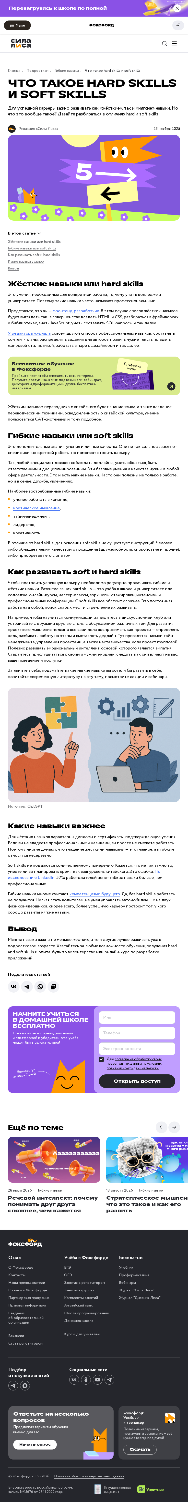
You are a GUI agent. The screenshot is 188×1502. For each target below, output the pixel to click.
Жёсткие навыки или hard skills (34, 242)
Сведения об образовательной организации (26, 1317)
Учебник (126, 1267)
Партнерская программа (28, 1298)
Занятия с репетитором (84, 1283)
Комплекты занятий (81, 1298)
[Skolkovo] (150, 1489)
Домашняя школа (78, 1321)
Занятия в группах (79, 1290)
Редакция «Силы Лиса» (38, 128)
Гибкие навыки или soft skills (32, 248)
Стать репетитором (25, 1343)
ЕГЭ (67, 1267)
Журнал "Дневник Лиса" (140, 1298)
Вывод (13, 268)
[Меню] (174, 43)
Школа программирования (86, 1313)
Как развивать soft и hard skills (34, 255)
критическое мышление (36, 508)
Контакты (16, 1275)
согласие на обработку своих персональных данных (134, 1061)
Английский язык (78, 1305)
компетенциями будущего (95, 894)
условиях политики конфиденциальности (134, 1065)
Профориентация (134, 1275)
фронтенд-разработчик (76, 311)
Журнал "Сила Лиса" (136, 1290)
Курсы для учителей (82, 1334)
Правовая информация (27, 1305)
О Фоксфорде (20, 1267)
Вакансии (16, 1336)
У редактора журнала (29, 333)
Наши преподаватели (26, 1283)
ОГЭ (68, 1275)
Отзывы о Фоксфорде (27, 1290)
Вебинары (127, 1283)
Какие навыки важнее (26, 261)
